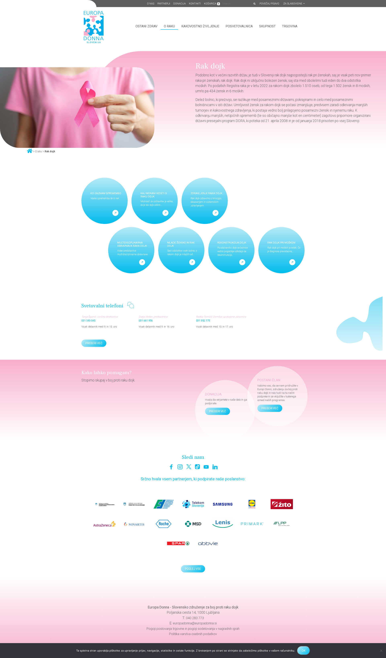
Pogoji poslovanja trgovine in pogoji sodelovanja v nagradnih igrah (193, 629)
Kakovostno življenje (200, 26)
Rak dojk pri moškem (281, 242)
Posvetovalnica (239, 26)
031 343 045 (88, 320)
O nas (150, 3)
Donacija (179, 3)
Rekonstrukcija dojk (231, 242)
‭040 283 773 (195, 618)
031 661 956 (146, 320)
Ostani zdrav (146, 26)
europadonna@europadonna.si (195, 623)
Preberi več (93, 343)
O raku (169, 26)
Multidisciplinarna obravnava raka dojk (132, 244)
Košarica (211, 3)
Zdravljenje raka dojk (206, 193)
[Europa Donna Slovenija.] (29, 150)
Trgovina (289, 26)
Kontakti (195, 3)
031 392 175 (203, 320)
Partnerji (163, 3)
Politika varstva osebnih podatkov (193, 634)
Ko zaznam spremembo (105, 193)
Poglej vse (193, 568)
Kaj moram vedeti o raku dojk (154, 195)
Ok (304, 650)
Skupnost (267, 26)
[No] (381, 651)
